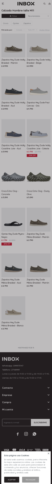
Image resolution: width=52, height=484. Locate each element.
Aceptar (12, 480)
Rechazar (30, 480)
